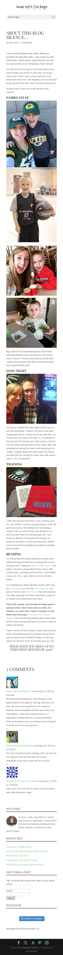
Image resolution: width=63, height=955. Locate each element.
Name (9, 884)
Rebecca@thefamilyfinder (19, 691)
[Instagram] (46, 943)
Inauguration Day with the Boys (21, 860)
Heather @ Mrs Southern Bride (21, 781)
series (41, 565)
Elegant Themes (31, 947)
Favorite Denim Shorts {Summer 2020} (25, 864)
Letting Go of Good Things (19, 846)
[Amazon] (33, 943)
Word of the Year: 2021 (17, 855)
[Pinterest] (39, 943)
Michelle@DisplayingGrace (19, 745)
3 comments (27, 42)
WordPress (31, 951)
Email (9, 890)
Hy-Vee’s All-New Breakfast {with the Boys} (27, 851)
